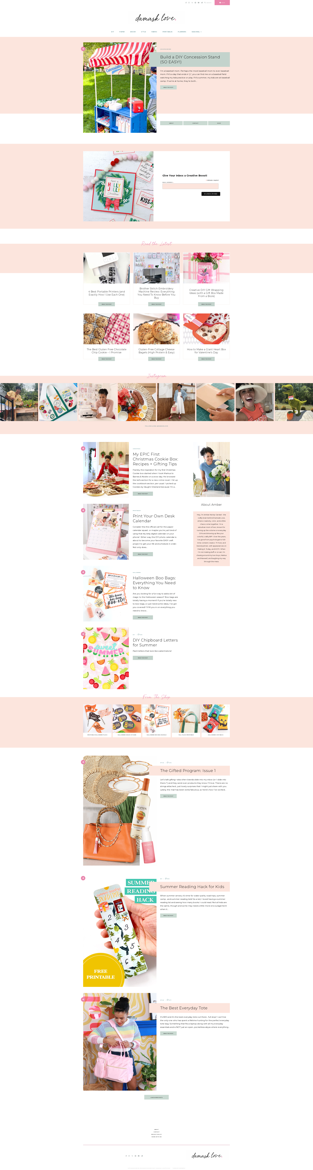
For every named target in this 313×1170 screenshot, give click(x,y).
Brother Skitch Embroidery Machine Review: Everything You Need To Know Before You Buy (156, 293)
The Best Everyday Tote (184, 1008)
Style (143, 32)
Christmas (136, 448)
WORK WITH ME (157, 1136)
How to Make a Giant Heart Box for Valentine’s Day (206, 351)
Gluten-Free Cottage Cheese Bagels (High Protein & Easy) (156, 351)
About (171, 123)
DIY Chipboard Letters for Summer (155, 642)
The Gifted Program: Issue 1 (188, 770)
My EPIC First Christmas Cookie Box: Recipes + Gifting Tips (155, 459)
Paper (122, 32)
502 (168, 878)
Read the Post (168, 87)
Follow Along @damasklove (156, 426)
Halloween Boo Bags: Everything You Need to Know (154, 583)
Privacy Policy (156, 1134)
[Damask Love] (207, 1160)
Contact (195, 123)
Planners (182, 32)
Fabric (154, 32)
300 (141, 634)
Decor (133, 32)
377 (170, 1000)
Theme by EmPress (179, 1168)
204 (170, 762)
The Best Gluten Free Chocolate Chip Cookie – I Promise (107, 351)
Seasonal (196, 32)
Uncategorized (165, 49)
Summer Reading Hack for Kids (192, 886)
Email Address (168, 182)
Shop (219, 123)
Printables (168, 32)
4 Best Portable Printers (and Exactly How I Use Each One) (106, 293)
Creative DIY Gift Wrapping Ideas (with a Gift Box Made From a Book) (206, 293)
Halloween (137, 572)
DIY (112, 32)
